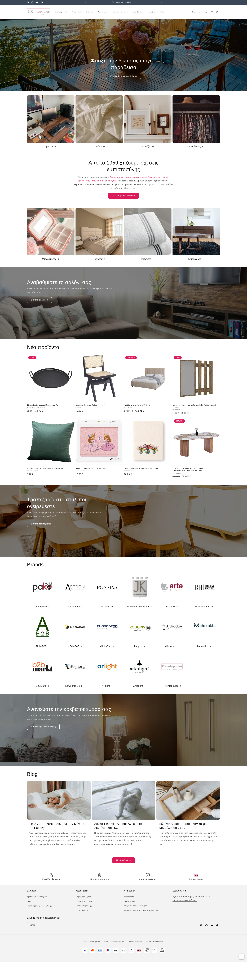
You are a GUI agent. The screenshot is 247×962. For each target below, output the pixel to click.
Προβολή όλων (123, 860)
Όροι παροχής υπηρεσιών (154, 941)
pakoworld (41, 606)
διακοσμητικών (117, 177)
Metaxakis (202, 646)
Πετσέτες (146, 259)
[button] (62, 12)
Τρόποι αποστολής (84, 901)
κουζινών (112, 181)
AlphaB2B (41, 646)
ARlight (106, 686)
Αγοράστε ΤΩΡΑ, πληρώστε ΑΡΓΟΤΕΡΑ (141, 910)
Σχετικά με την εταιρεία (123, 196)
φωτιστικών (131, 177)
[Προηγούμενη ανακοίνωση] (86, 2)
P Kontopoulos (170, 686)
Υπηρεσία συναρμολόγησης (136, 906)
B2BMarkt (41, 686)
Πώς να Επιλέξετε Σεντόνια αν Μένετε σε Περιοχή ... (57, 825)
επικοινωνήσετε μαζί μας (185, 900)
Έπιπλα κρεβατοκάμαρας (43, 727)
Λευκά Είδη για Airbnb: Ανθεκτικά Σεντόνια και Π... (118, 825)
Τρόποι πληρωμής (84, 906)
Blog (29, 901)
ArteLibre (170, 606)
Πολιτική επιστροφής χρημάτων (115, 941)
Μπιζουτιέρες (49, 259)
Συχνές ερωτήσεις (83, 897)
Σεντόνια (98, 146)
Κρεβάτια (98, 259)
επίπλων (142, 177)
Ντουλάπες (195, 146)
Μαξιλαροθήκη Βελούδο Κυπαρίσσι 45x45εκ (45, 468)
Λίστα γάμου (129, 901)
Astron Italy (73, 606)
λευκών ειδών (154, 177)
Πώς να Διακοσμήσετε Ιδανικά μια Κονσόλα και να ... (183, 825)
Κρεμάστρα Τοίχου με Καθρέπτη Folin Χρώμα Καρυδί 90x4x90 (194, 406)
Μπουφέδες (194, 259)
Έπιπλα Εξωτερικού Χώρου (123, 76)
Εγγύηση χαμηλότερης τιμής (39, 906)
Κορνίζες (146, 146)
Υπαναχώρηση (82, 910)
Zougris (138, 646)
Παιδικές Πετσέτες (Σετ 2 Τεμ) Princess (91, 468)
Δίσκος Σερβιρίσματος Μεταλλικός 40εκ (43, 405)
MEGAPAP (73, 646)
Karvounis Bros (73, 686)
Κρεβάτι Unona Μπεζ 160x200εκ (137, 405)
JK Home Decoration (138, 606)
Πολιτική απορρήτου (135, 941)
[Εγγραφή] (70, 925)
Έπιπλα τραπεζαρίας (41, 524)
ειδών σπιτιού (97, 181)
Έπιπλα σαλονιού (39, 300)
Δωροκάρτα (129, 897)
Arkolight (138, 686)
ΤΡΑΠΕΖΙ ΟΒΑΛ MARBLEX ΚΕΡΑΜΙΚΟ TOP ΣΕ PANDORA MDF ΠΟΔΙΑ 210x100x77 (192, 469)
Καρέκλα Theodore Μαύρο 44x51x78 (90, 405)
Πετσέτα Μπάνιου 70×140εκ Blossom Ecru (141, 468)
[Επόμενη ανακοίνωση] (161, 2)
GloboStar (105, 646)
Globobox (170, 646)
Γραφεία (49, 146)
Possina (105, 606)
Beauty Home (202, 606)
